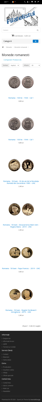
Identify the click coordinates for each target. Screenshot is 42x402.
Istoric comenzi (8, 386)
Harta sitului (7, 360)
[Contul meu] (28, 2)
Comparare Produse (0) (12, 60)
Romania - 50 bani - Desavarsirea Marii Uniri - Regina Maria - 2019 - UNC (21, 226)
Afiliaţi (5, 373)
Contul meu (7, 383)
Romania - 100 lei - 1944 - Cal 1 (21, 139)
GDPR (5, 344)
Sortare (5, 65)
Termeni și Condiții (9, 347)
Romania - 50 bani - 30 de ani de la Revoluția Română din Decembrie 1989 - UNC (21, 182)
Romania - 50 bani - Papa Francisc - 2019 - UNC (21, 268)
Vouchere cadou (8, 370)
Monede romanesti (20, 47)
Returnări (6, 357)
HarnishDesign (35, 400)
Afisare (26, 65)
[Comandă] (38, 2)
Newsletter (6, 391)
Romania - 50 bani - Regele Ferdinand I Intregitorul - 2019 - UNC (21, 311)
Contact (5, 354)
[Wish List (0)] (32, 2)
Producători (7, 367)
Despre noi (6, 338)
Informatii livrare (8, 341)
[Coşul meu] (35, 2)
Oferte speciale (8, 375)
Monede (9, 47)
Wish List (6, 388)
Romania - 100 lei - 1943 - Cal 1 (21, 98)
